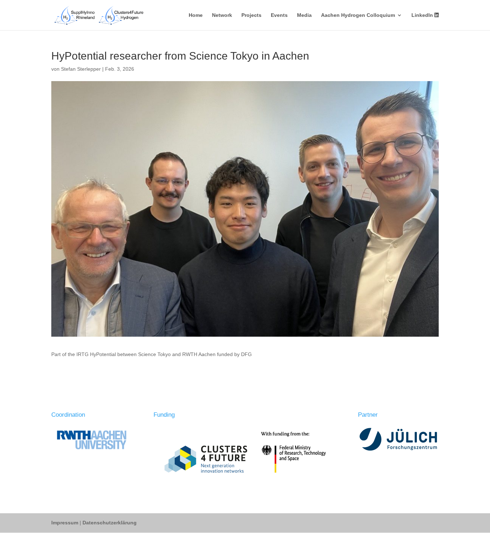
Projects (251, 15)
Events (279, 15)
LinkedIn (422, 15)
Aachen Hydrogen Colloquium (358, 15)
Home (196, 15)
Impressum (65, 522)
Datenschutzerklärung (110, 522)
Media (304, 15)
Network (222, 15)
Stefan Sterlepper (81, 69)
